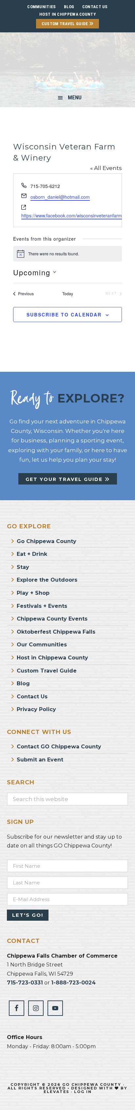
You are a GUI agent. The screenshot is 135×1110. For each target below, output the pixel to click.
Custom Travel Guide (65, 23)
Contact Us (32, 696)
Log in (83, 1091)
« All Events (106, 168)
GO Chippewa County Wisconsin (67, 63)
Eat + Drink (32, 554)
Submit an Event (40, 760)
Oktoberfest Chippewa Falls (56, 632)
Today (67, 293)
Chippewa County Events (52, 619)
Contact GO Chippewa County (59, 746)
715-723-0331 (25, 983)
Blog (23, 683)
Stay (23, 567)
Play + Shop (33, 593)
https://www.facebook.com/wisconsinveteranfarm (71, 215)
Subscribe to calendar (64, 314)
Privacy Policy (36, 709)
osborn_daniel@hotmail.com (60, 197)
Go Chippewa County (46, 541)
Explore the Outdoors (47, 580)
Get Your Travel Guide (65, 479)
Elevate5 (56, 1091)
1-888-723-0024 (73, 983)
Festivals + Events (42, 606)
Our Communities (42, 644)
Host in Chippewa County (67, 14)
